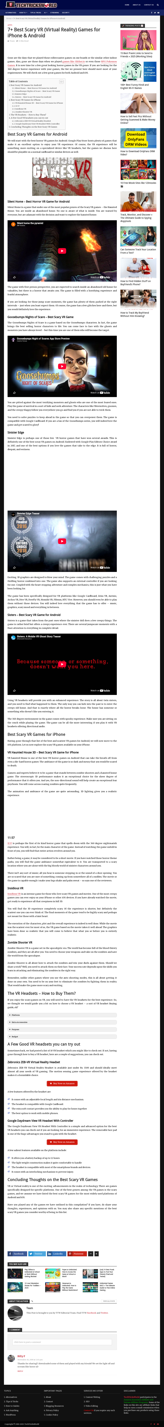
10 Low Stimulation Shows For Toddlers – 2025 (33, 1285)
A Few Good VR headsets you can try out (29, 118)
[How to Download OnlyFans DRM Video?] (138, 138)
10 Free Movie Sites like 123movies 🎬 (138, 185)
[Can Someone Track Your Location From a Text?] (138, 236)
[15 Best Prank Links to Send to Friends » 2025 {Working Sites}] (138, 40)
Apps (10, 25)
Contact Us (149, 5)
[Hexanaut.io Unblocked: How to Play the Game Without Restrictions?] (52, 1287)
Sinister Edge (21, 94)
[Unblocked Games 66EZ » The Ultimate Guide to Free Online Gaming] (90, 1287)
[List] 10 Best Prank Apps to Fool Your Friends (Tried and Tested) (107, 1273)
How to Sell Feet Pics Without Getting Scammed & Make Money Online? (137, 119)
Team (12, 41)
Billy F (21, 1356)
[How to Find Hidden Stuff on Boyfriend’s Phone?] (138, 268)
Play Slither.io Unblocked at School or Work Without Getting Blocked (32, 1273)
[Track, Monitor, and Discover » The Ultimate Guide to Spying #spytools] (138, 201)
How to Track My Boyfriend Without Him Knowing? (134, 314)
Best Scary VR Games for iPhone (26, 100)
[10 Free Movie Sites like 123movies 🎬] (138, 170)
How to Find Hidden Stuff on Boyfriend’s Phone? (135, 283)
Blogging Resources (55, 1406)
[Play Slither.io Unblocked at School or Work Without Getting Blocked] (15, 1273)
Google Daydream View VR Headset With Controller (37, 124)
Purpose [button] (15, 1029)
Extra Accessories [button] (19, 1022)
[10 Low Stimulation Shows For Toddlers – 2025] (15, 1287)
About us (136, 5)
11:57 (17, 106)
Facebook (91, 1313)
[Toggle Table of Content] (60, 82)
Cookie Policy (52, 1415)
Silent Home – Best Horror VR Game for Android (36, 88)
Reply (20, 1371)
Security (65, 12)
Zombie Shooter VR (23, 112)
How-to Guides (12, 1406)
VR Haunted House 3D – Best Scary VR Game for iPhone (39, 103)
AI (45, 12)
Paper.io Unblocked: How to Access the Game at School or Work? (69, 1273)
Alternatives (11, 12)
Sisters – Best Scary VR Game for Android (33, 97)
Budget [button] (15, 1037)
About (48, 1397)
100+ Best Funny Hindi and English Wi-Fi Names (134, 86)
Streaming (54, 12)
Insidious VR (20, 109)
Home (127, 5)
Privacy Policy (52, 1410)
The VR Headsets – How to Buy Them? (28, 115)
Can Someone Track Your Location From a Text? (138, 251)
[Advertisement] (62, 51)
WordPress (11, 1415)
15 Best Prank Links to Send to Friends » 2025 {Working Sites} (136, 55)
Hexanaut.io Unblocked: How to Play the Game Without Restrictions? (70, 1286)
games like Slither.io (73, 61)
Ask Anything (12, 1410)
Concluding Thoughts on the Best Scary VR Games (34, 127)
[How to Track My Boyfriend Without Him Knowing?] (138, 299)
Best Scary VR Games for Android (26, 85)
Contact (49, 1401)
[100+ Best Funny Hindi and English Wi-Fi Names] (138, 71)
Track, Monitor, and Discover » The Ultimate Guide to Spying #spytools (136, 218)
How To (22, 12)
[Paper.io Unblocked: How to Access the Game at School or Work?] (52, 1273)
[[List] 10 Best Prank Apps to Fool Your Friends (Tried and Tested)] (90, 1273)
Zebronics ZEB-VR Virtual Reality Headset (33, 121)
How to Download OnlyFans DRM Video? (137, 153)
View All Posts (109, 1301)
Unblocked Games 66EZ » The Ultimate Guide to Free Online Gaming (107, 1286)
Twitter (104, 1313)
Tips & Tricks (35, 12)
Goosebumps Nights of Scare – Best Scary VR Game (37, 91)
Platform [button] (16, 1015)
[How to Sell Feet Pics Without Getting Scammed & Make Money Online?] (138, 103)
